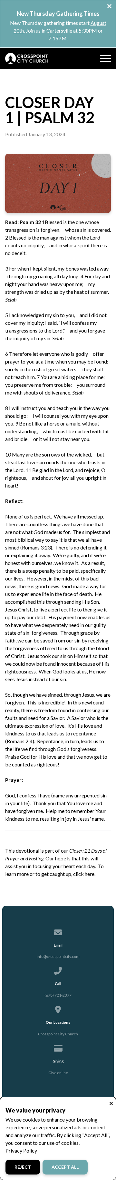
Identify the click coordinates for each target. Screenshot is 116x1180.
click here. (84, 874)
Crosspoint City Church (58, 1033)
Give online (58, 1072)
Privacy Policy (21, 1150)
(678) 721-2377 (58, 995)
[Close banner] (109, 7)
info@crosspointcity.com (58, 956)
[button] (105, 58)
